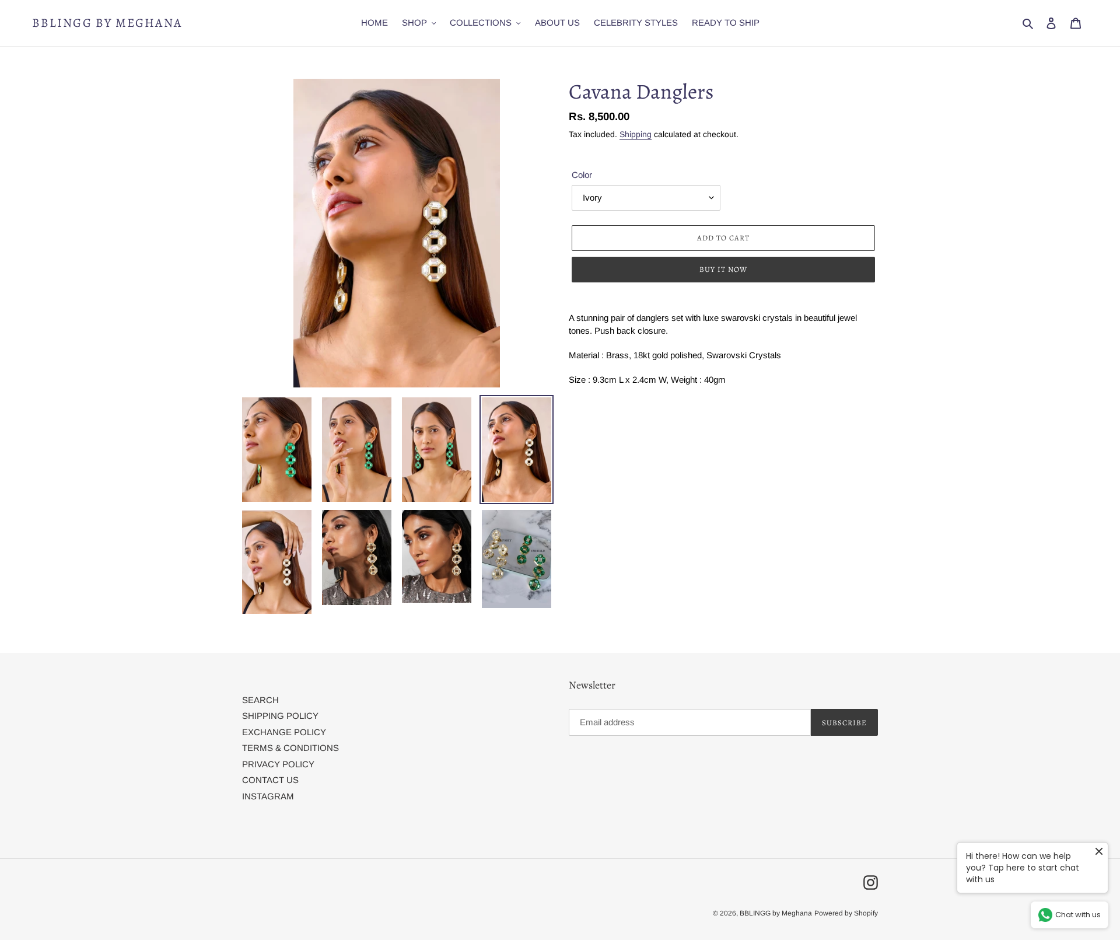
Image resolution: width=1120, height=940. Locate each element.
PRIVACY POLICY (278, 764)
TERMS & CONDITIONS (290, 748)
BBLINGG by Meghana (107, 23)
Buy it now (723, 269)
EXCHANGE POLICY (284, 732)
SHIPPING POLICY (280, 716)
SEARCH (260, 700)
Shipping (636, 134)
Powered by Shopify (846, 913)
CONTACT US (270, 780)
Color (582, 175)
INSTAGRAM (268, 796)
